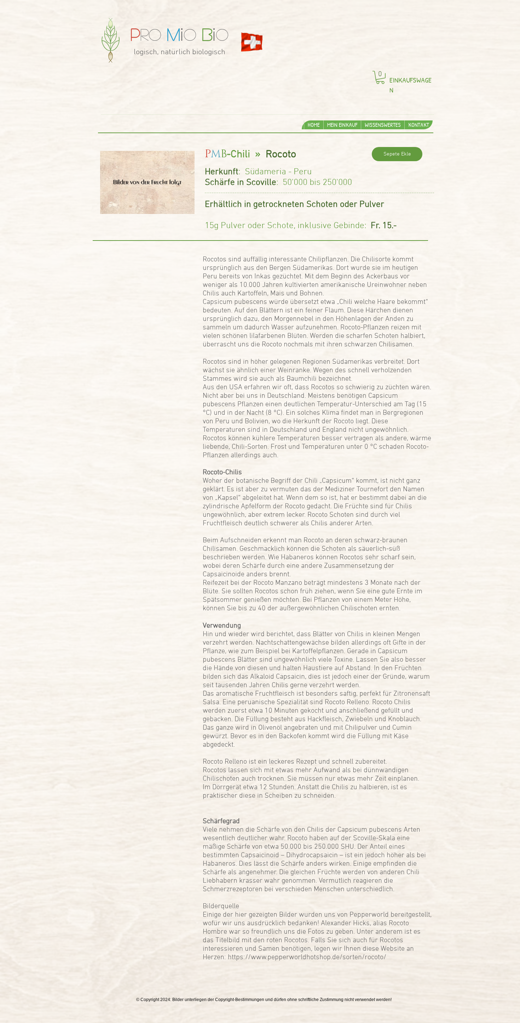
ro (155, 34)
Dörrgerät (226, 787)
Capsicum (337, 481)
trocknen (271, 779)
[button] (380, 77)
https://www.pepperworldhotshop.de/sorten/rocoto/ (307, 957)
